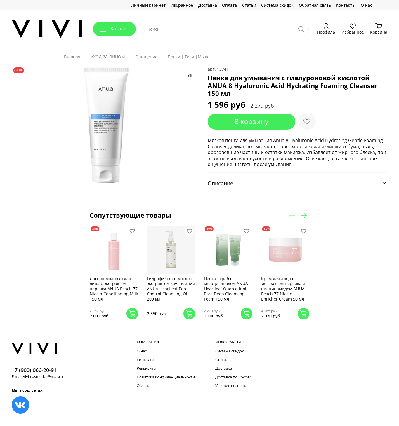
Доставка (207, 5)
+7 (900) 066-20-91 (34, 369)
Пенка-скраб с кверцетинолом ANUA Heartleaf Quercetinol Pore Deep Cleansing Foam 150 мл (226, 288)
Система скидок (277, 5)
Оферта (143, 385)
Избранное (182, 5)
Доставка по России (233, 377)
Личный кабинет (148, 5)
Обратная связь (315, 5)
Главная (72, 57)
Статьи (249, 5)
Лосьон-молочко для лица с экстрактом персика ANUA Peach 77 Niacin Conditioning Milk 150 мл (114, 288)
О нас (366, 5)
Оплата (229, 5)
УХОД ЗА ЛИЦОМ (108, 57)
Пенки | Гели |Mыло (188, 57)
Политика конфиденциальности (166, 377)
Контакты (345, 5)
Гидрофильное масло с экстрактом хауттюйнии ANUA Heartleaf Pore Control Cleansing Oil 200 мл (171, 288)
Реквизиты (146, 368)
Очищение (146, 57)
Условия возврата (231, 385)
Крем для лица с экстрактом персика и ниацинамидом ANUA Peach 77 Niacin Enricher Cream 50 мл (283, 288)
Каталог (119, 28)
